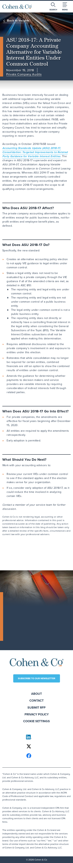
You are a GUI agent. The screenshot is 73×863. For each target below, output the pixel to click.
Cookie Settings (36, 721)
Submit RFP (36, 707)
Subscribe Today (21, 636)
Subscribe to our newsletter (36, 678)
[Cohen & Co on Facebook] (36, 755)
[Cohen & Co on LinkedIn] (36, 737)
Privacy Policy (37, 714)
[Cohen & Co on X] (36, 746)
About (36, 693)
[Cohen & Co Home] (17, 6)
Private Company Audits (24, 74)
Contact (36, 700)
